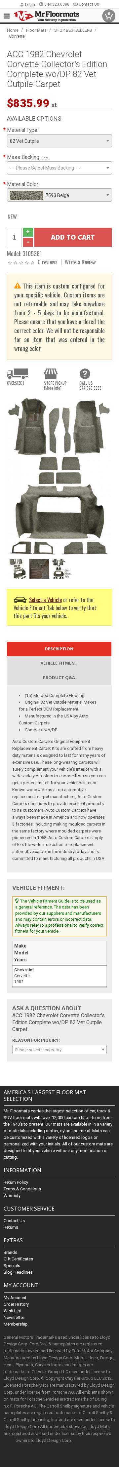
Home (13, 30)
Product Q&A (59, 677)
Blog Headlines (18, 1272)
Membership (16, 1324)
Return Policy (16, 1182)
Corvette (17, 36)
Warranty (12, 1195)
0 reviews (48, 262)
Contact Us (89, 4)
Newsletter (14, 1317)
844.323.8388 (56, 4)
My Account (15, 1297)
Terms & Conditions (22, 1188)
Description (59, 649)
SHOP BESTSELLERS (73, 30)
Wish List (12, 1310)
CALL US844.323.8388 (90, 385)
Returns (11, 1227)
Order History (16, 1304)
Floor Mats (36, 30)
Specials (12, 1265)
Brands (10, 1252)
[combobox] (59, 140)
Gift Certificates (18, 1258)
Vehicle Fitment (59, 663)
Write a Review (80, 262)
